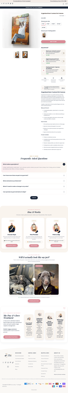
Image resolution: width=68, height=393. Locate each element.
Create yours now (34, 301)
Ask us (63, 88)
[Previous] (3, 29)
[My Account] (63, 3)
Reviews (17, 366)
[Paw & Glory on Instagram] (6, 3)
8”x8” (43, 23)
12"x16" (53, 23)
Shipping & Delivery (32, 361)
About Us (17, 364)
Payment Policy (44, 368)
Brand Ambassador (19, 356)
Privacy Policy (44, 361)
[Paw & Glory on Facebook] (4, 3)
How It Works (18, 361)
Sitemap (43, 376)
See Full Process (56, 245)
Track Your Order (32, 358)
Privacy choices (34, 389)
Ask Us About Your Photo (12, 337)
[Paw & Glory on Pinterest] (8, 3)
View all (34, 197)
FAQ (29, 356)
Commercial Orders (19, 358)
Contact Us (30, 364)
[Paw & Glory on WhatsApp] (12, 3)
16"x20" (58, 23)
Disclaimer (43, 373)
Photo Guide (34, 245)
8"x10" (48, 23)
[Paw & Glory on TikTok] (10, 3)
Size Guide (62, 15)
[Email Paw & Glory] (1, 3)
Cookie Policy (44, 371)
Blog (16, 369)
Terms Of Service (44, 358)
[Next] (39, 29)
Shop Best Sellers (11, 245)
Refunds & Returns (45, 356)
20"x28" (43, 27)
